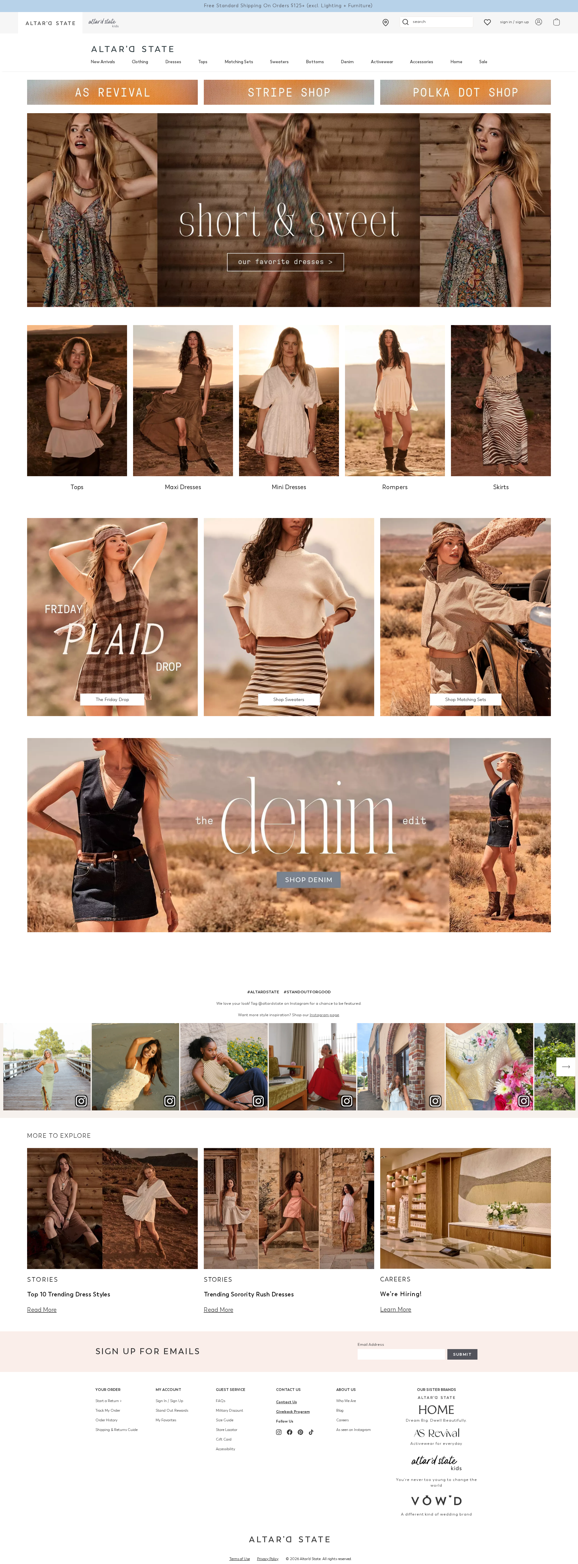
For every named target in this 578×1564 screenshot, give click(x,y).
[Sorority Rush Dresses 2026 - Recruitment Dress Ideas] (289, 1208)
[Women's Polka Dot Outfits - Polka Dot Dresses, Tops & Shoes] (465, 92)
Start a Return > (108, 1401)
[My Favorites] (487, 22)
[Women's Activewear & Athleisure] (112, 92)
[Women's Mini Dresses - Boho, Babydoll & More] (289, 400)
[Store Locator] (385, 22)
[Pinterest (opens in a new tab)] (300, 1432)
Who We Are (346, 1401)
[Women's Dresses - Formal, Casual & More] (289, 209)
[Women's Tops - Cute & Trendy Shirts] (77, 400)
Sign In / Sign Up (169, 1401)
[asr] (436, 1432)
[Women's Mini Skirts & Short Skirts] (501, 400)
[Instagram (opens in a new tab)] (278, 1432)
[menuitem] (103, 62)
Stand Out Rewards (172, 1410)
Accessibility (225, 1449)
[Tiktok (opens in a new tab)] (311, 1432)
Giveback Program (293, 1411)
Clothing (140, 61)
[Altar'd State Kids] (436, 1462)
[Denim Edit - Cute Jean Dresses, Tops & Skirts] (289, 835)
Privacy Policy (267, 1559)
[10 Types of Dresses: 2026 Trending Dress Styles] (112, 1208)
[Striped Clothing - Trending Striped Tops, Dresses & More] (289, 92)
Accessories (421, 61)
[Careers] (465, 1208)
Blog (339, 1410)
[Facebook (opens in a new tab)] (289, 1432)
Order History (106, 1420)
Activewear (382, 61)
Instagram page (324, 1015)
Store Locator (226, 1430)
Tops (202, 61)
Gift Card (224, 1439)
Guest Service (230, 1389)
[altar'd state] (132, 48)
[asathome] (436, 1405)
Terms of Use (239, 1559)
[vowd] (436, 1500)
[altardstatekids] (104, 22)
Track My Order (107, 1410)
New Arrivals (103, 61)
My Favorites (166, 1420)
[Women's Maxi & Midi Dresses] (183, 400)
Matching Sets (239, 61)
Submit (462, 1354)
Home (456, 61)
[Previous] (12, 1066)
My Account (168, 1389)
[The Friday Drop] (112, 616)
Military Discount (229, 1410)
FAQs (220, 1401)
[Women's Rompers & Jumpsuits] (395, 400)
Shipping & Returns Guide (116, 1430)
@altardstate (270, 1003)
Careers (342, 1420)
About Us (346, 1389)
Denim (347, 61)
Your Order (107, 1389)
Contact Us (288, 1389)
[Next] (565, 1066)
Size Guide (224, 1420)
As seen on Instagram (353, 1430)
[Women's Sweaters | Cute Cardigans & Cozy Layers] (289, 616)
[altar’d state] (50, 23)
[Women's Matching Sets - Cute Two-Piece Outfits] (465, 616)
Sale (483, 61)
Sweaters (279, 61)
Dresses (173, 61)
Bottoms (315, 61)
